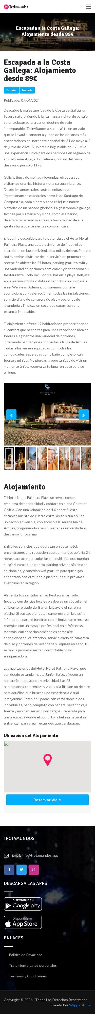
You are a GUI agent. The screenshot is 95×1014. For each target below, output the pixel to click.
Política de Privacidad (25, 954)
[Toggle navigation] (88, 7)
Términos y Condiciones (28, 976)
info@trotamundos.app (40, 855)
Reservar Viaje (47, 799)
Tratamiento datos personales (33, 965)
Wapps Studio (80, 1005)
